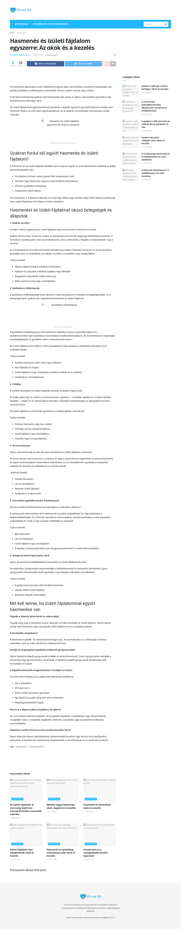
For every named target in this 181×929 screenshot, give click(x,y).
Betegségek (21, 24)
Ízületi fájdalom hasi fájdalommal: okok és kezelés (22, 852)
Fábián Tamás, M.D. (21, 55)
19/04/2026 (89, 812)
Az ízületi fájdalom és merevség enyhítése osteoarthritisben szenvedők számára (26, 809)
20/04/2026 (52, 812)
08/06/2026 (15, 818)
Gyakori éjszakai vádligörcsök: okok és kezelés (153, 140)
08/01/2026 (89, 860)
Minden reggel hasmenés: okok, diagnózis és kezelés (61, 806)
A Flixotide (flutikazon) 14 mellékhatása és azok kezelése (155, 173)
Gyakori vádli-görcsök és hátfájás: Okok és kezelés (155, 87)
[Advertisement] (119, 9)
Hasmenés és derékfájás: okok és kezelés (97, 806)
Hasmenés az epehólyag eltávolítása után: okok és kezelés (61, 852)
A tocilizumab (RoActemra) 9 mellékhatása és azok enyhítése (155, 156)
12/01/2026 (15, 860)
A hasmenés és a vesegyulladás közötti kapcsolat (95, 852)
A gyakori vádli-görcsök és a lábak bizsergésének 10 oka (155, 124)
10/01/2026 (52, 860)
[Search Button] (165, 24)
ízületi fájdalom (36, 747)
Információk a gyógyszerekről (50, 24)
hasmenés (21, 747)
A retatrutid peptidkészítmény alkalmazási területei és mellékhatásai (154, 106)
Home (12, 33)
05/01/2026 (39, 55)
